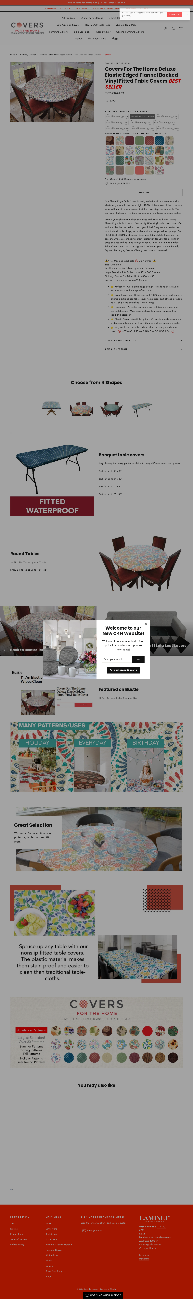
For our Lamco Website (123, 670)
